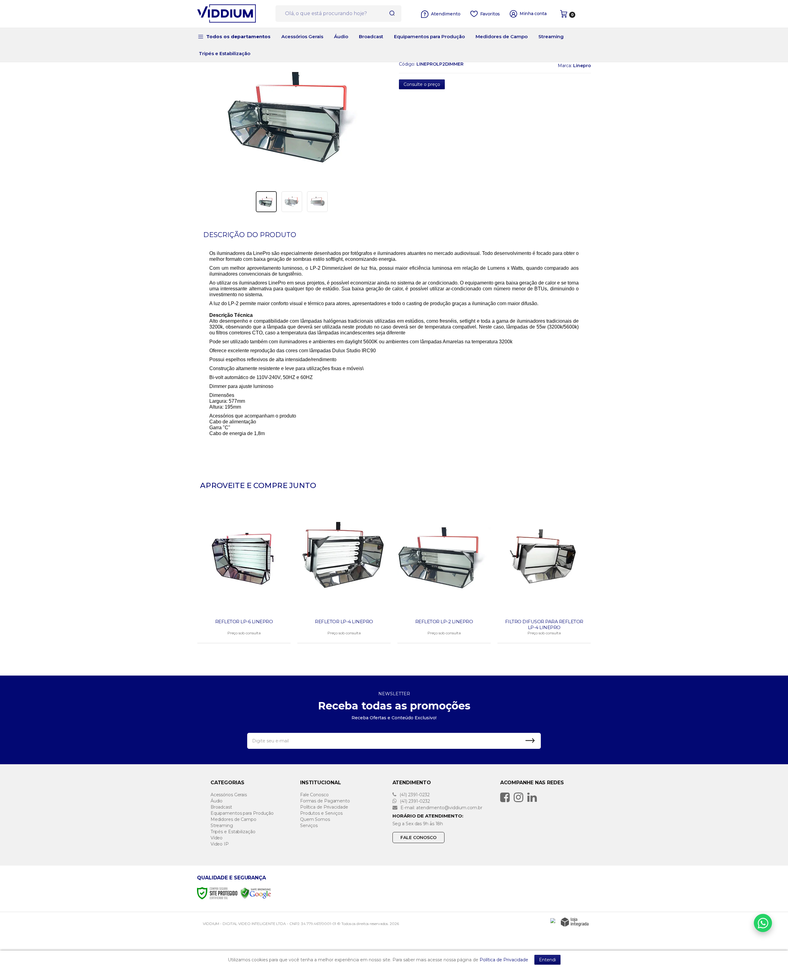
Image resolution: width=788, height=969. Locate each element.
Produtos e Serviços (321, 813)
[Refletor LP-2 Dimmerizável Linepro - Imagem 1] (266, 201)
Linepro (582, 65)
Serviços (309, 825)
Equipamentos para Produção (242, 813)
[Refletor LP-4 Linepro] (344, 573)
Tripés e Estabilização (233, 831)
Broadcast (221, 807)
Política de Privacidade (324, 807)
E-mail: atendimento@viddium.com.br (440, 807)
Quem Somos (315, 819)
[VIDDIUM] (234, 14)
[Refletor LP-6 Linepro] (244, 573)
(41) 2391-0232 (414, 794)
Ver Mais (244, 636)
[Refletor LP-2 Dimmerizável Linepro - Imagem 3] (317, 201)
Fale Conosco (314, 794)
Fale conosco (418, 837)
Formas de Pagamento (325, 801)
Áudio (217, 801)
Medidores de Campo (233, 819)
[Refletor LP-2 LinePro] (444, 573)
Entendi (547, 960)
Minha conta (533, 13)
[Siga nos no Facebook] (506, 797)
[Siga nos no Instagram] (520, 797)
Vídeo (217, 838)
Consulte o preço (422, 84)
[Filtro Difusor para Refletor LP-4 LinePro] (544, 573)
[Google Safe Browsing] (255, 892)
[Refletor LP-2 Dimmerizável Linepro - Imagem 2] (291, 201)
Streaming (222, 825)
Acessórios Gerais (229, 794)
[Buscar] (390, 13)
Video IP (220, 844)
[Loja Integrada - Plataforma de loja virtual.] (574, 922)
